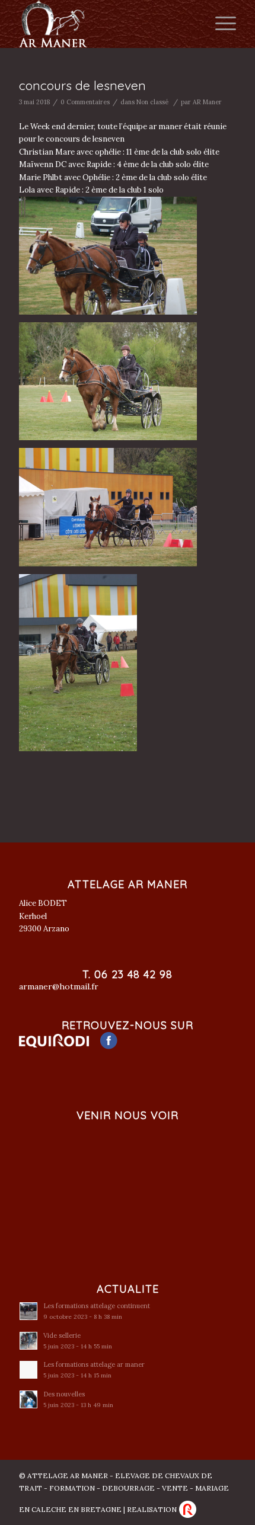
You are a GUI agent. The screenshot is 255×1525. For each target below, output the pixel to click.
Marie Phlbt (40, 177)
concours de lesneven (82, 85)
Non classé (152, 102)
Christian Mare (47, 152)
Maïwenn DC (42, 164)
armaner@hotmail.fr (58, 986)
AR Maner (207, 102)
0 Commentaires (85, 102)
